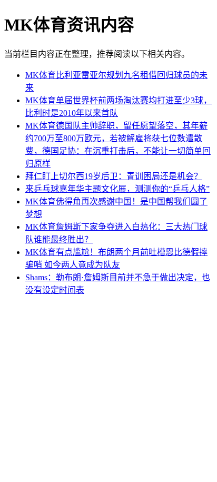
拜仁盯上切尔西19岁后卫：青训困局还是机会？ (113, 176)
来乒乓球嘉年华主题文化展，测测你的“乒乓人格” (117, 188)
